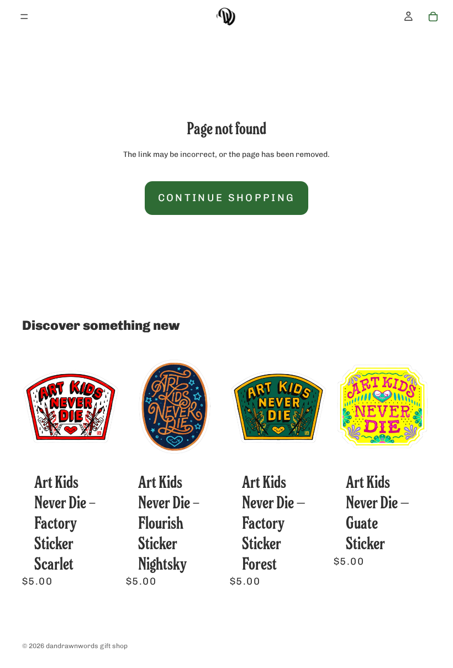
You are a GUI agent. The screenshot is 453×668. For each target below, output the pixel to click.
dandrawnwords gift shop (87, 646)
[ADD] (102, 451)
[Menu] (24, 16)
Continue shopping (226, 198)
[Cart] (433, 16)
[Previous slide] (34, 407)
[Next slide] (107, 407)
